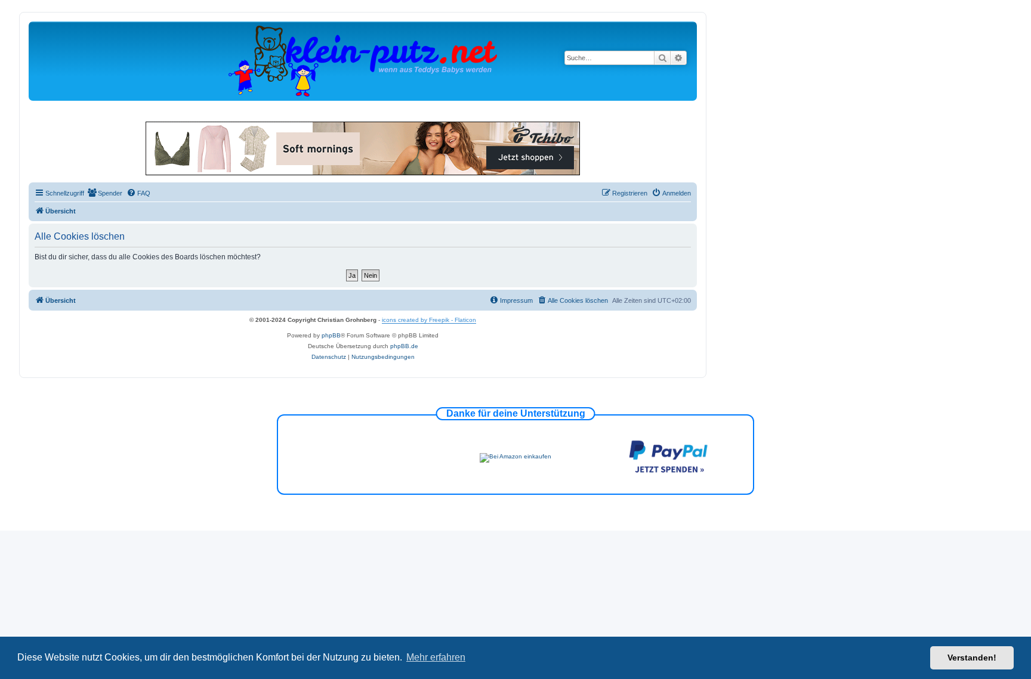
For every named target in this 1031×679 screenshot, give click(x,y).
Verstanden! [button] (971, 657)
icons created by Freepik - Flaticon (429, 320)
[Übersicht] (363, 60)
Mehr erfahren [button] (435, 657)
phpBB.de (404, 346)
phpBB (331, 335)
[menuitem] (104, 193)
